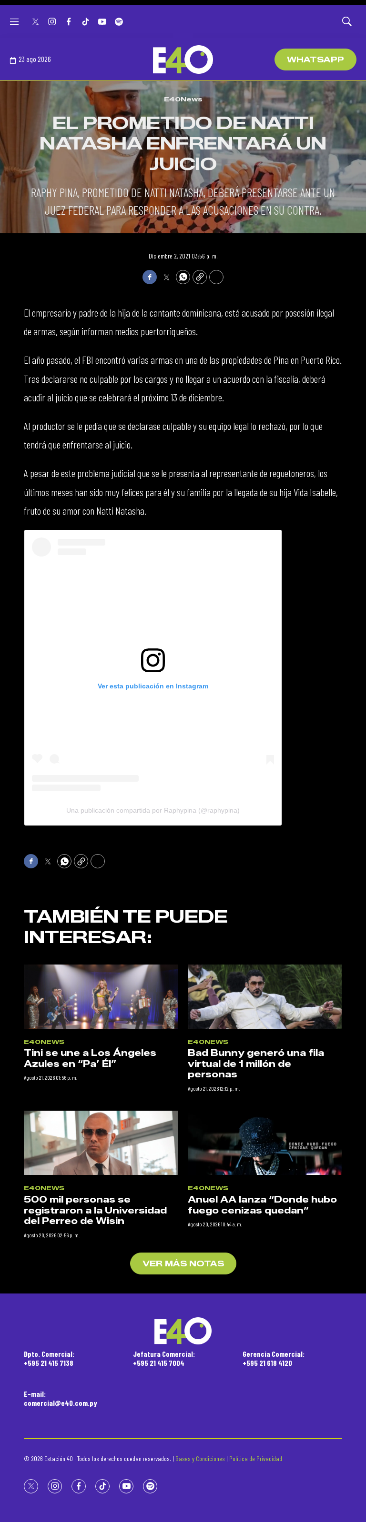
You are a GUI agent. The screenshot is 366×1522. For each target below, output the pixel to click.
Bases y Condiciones (200, 1458)
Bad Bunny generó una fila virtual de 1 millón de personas (256, 1064)
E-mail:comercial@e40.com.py (60, 1398)
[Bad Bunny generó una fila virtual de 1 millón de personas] (265, 997)
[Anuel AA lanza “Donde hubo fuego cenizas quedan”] (265, 1143)
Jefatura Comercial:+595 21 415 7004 (164, 1358)
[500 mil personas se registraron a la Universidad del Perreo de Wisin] (101, 1143)
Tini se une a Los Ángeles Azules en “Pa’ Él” (90, 1058)
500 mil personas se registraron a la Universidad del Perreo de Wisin (95, 1210)
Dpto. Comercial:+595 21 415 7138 (49, 1358)
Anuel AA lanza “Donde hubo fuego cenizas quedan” (262, 1205)
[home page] (183, 59)
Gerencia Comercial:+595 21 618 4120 (274, 1358)
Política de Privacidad (255, 1458)
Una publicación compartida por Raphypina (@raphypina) (153, 810)
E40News (183, 99)
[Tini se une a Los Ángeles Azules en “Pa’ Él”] (101, 997)
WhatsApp (315, 59)
